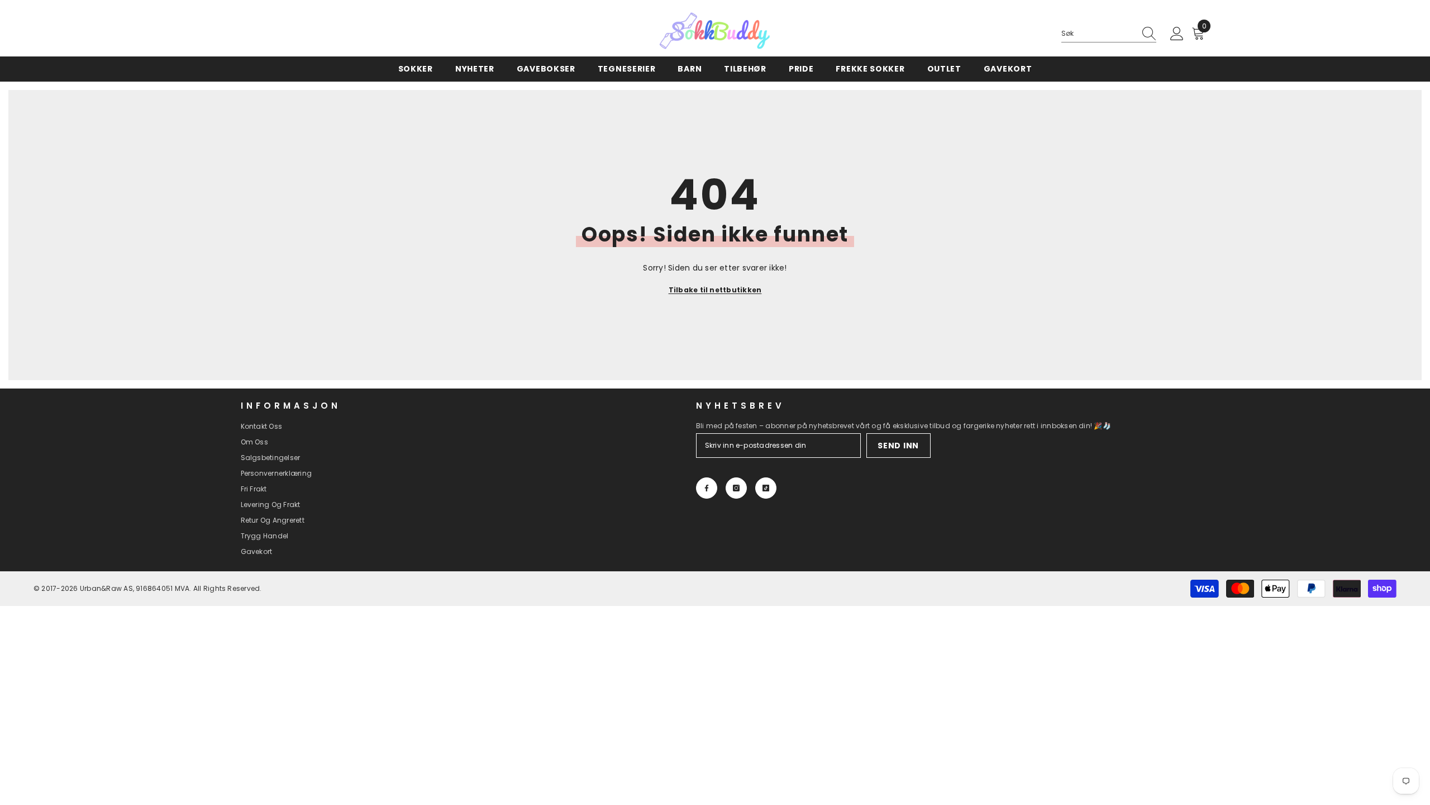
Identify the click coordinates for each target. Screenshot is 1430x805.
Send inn (898, 445)
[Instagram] (736, 488)
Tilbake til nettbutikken (715, 290)
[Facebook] (706, 488)
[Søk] (1108, 33)
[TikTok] (765, 488)
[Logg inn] (1177, 34)
